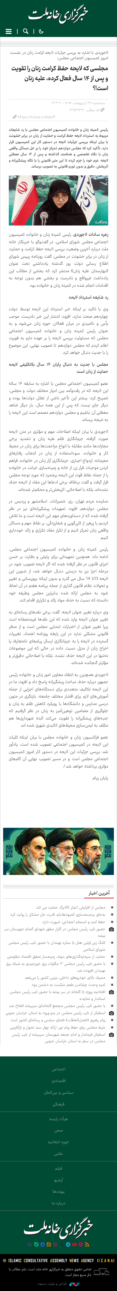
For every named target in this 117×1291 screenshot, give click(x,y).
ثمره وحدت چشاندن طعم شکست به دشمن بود (68, 985)
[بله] (36, 1245)
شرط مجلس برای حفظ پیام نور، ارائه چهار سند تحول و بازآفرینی (57, 1027)
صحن (58, 1130)
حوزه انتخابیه (58, 1142)
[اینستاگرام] (55, 1245)
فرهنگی (58, 1104)
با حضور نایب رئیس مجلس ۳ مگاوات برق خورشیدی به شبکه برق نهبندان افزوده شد (55, 967)
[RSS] (87, 1245)
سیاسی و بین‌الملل (59, 1092)
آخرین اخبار (99, 893)
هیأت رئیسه (58, 1119)
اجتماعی (58, 1069)
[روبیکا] (30, 1245)
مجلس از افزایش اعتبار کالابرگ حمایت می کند (70, 907)
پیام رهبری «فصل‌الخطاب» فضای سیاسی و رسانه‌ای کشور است (58, 1020)
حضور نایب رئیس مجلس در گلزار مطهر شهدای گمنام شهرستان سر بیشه (54, 932)
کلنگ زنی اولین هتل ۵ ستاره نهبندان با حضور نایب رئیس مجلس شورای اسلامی (56, 946)
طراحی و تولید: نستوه (53, 1284)
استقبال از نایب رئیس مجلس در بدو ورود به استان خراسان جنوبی (55, 1013)
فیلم (58, 1168)
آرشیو (58, 1180)
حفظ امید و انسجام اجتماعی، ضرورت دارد (73, 922)
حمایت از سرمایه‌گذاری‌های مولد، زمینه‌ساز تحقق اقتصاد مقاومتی (56, 957)
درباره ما (58, 1203)
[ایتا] (49, 1245)
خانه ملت (58, 14)
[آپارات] (81, 1245)
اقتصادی (59, 1081)
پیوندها (59, 1191)
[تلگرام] (68, 1245)
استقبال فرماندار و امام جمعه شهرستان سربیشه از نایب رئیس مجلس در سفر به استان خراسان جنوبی (58, 1038)
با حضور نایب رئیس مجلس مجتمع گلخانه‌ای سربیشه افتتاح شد (57, 1006)
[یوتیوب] (74, 1245)
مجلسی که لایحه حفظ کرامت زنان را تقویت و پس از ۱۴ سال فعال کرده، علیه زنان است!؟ (59, 78)
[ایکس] (61, 1245)
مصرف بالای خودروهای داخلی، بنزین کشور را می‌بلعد (65, 978)
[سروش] (42, 1245)
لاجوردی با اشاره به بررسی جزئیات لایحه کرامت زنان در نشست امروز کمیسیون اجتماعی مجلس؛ (59, 55)
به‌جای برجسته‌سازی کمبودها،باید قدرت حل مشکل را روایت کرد (57, 914)
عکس (58, 1154)
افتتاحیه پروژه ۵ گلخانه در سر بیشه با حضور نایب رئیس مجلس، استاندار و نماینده (57, 995)
